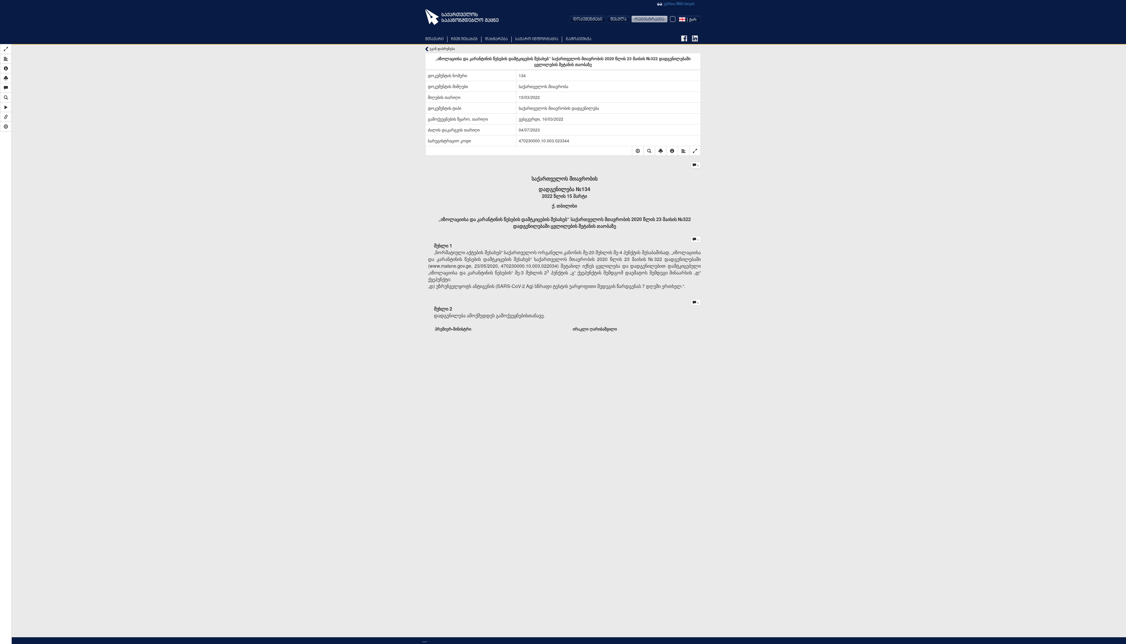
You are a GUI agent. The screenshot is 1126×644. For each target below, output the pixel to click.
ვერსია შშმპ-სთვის (678, 3)
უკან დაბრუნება (442, 48)
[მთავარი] (461, 17)
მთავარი (434, 39)
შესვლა (618, 19)
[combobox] (689, 19)
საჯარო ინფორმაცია (536, 39)
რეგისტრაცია (649, 19)
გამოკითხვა (578, 39)
